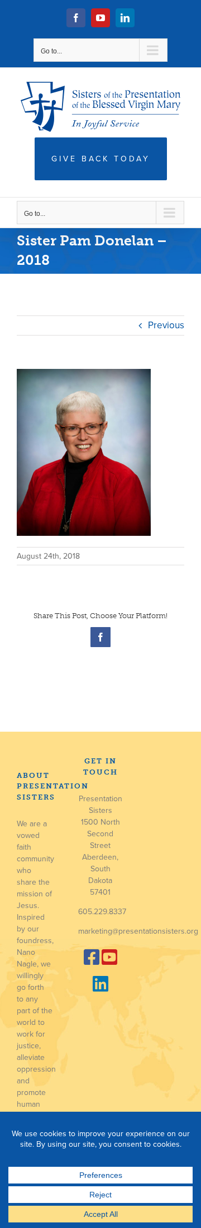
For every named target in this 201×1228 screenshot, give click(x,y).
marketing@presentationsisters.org (138, 931)
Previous (166, 325)
